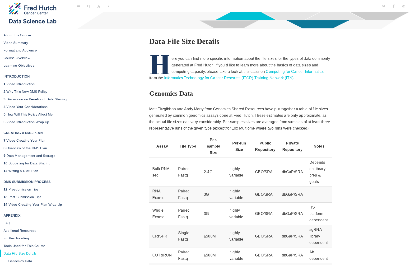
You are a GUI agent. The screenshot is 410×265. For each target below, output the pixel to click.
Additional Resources (20, 230)
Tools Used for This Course (25, 246)
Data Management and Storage (29, 156)
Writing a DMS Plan (21, 171)
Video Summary (16, 43)
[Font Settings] (99, 6)
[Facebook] (393, 6)
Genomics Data (20, 261)
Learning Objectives (19, 65)
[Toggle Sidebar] (78, 6)
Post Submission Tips (23, 197)
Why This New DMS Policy (25, 91)
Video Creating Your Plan (24, 140)
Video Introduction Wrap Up (26, 122)
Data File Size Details (20, 253)
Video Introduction (19, 84)
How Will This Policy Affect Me (28, 114)
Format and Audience (20, 50)
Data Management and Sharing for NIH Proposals (246, 6)
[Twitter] (384, 6)
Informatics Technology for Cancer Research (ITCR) (208, 78)
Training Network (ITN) (274, 78)
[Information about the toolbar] (108, 6)
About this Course (17, 35)
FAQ (7, 223)
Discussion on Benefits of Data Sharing (35, 99)
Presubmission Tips (21, 189)
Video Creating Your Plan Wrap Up (33, 204)
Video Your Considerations (25, 107)
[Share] (403, 6)
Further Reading (16, 238)
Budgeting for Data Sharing (27, 163)
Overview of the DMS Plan (25, 148)
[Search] (89, 6)
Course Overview (17, 58)
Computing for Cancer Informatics (294, 72)
